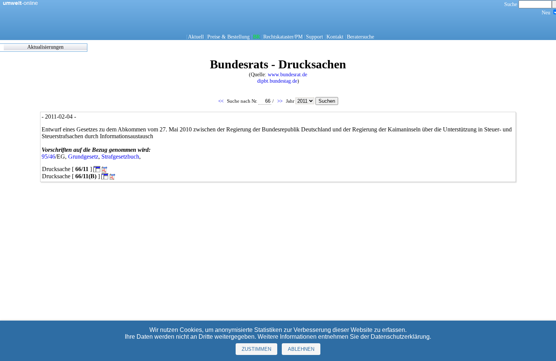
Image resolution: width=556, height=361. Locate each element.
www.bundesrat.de (287, 74)
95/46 (48, 156)
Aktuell (196, 37)
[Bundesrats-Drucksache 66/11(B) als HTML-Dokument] (104, 176)
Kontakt (334, 37)
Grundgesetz (83, 156)
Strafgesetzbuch (120, 156)
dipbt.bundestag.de (277, 81)
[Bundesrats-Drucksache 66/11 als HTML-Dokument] (96, 169)
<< (221, 101)
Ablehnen (301, 349)
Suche (511, 4)
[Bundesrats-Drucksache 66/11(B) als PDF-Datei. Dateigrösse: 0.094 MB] (113, 177)
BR (256, 37)
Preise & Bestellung (228, 37)
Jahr (290, 101)
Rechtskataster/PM (283, 37)
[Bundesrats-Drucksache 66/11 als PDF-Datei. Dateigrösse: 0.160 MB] (105, 170)
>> (280, 101)
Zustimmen (256, 349)
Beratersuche (360, 37)
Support (314, 37)
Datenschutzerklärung (400, 336)
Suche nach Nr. (242, 101)
